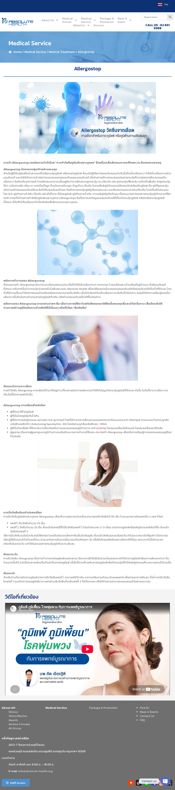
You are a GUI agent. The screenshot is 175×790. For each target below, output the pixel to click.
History (13, 712)
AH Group (15, 728)
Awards (13, 720)
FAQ (142, 720)
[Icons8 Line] (146, 783)
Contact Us (147, 716)
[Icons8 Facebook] (154, 783)
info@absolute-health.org (35, 771)
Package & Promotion (103, 708)
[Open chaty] (165, 781)
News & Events (149, 712)
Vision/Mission (18, 716)
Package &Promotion (107, 20)
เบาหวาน (101, 428)
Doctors (98, 25)
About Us (48, 20)
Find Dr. (145, 708)
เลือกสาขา (79, 25)
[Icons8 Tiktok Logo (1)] (139, 783)
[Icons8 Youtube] (131, 783)
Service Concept (19, 724)
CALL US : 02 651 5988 (157, 26)
